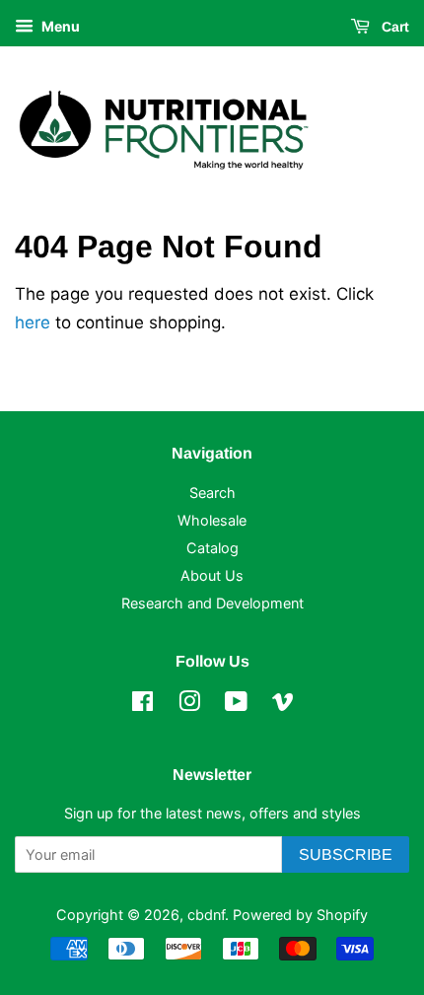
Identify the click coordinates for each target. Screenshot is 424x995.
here (32, 322)
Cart (393, 27)
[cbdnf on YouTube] (236, 704)
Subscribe (345, 854)
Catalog (212, 547)
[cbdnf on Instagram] (189, 704)
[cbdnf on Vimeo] (283, 704)
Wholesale (212, 520)
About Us (212, 575)
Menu (59, 26)
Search (212, 492)
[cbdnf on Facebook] (142, 704)
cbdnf (206, 914)
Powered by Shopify (300, 914)
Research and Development (212, 603)
